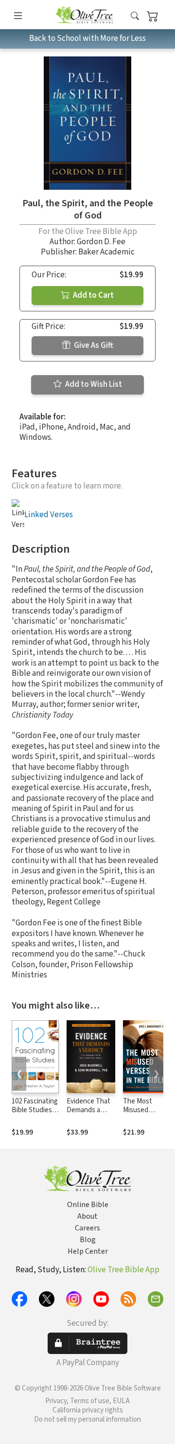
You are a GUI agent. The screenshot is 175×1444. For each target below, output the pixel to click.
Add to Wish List (93, 384)
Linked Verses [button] (48, 515)
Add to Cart (92, 295)
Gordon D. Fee (101, 242)
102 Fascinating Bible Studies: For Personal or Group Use (35, 1115)
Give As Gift (92, 345)
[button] (135, 16)
